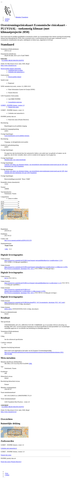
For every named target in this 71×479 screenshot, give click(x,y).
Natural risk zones (13, 107)
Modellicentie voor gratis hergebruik (15, 160)
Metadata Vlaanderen (22, 17)
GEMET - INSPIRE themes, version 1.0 (12, 105)
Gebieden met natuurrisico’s (16, 72)
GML (6, 249)
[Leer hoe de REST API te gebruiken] (4, 476)
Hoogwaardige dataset (14, 77)
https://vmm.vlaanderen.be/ (9, 65)
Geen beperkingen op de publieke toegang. (16, 135)
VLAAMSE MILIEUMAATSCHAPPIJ (12, 60)
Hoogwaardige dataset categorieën (11, 68)
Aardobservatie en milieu (15, 70)
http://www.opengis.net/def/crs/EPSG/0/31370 (18, 240)
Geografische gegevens (15, 102)
